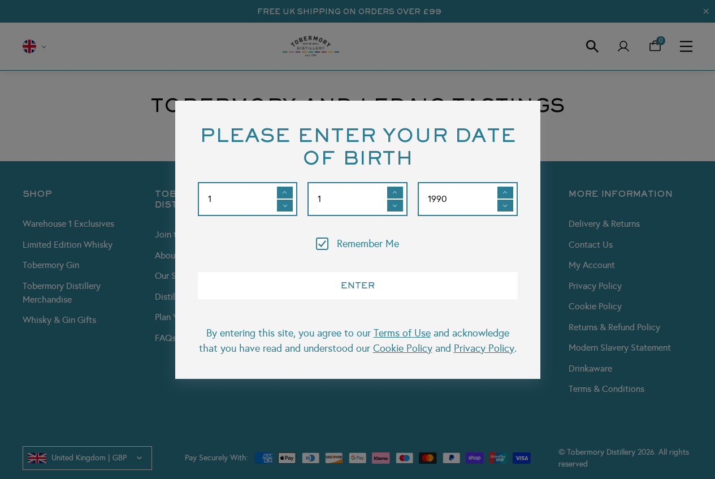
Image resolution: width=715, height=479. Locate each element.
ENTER (358, 285)
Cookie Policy (402, 348)
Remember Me (368, 244)
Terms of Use (402, 333)
